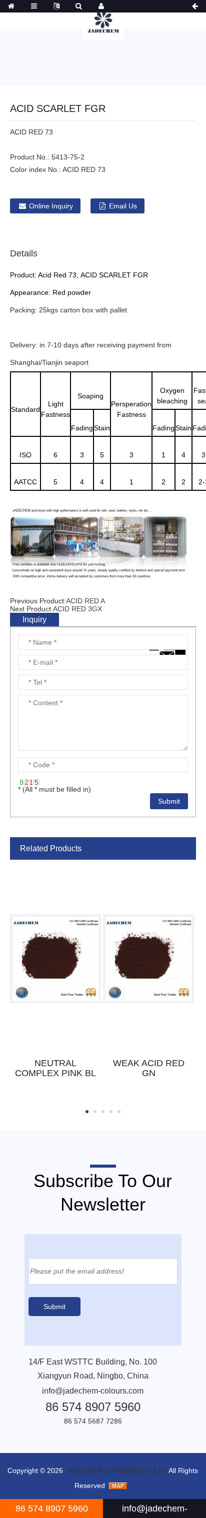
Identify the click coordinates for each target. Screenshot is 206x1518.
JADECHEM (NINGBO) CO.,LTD (116, 1471)
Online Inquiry (51, 206)
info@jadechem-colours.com (93, 1391)
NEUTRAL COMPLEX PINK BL (55, 1068)
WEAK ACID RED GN (148, 1068)
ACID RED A (85, 601)
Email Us (123, 206)
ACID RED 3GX (77, 609)
